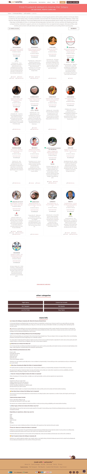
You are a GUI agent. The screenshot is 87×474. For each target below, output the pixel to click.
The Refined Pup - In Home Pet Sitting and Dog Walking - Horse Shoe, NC (70, 205)
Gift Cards (49, 464)
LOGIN (62, 2)
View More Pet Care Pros (43, 284)
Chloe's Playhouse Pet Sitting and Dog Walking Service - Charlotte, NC (34, 50)
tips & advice (42, 2)
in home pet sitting (17, 13)
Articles (43, 464)
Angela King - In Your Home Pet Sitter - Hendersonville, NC (70, 151)
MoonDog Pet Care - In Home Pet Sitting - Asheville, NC (52, 205)
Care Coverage (35, 464)
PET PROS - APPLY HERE (72, 2)
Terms (55, 464)
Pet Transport (25, 306)
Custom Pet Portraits (61, 302)
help (53, 2)
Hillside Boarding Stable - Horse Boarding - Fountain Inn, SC (34, 151)
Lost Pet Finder (25, 310)
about (48, 2)
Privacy (60, 464)
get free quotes (33, 2)
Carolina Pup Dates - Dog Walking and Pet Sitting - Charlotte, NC (16, 100)
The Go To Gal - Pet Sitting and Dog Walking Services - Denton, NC (16, 151)
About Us (27, 464)
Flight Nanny (25, 302)
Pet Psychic (61, 306)
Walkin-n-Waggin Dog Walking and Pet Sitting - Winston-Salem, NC (52, 153)
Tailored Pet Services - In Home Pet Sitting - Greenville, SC (34, 205)
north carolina (27, 13)
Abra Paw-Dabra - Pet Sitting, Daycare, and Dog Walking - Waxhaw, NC (52, 100)
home (9, 13)
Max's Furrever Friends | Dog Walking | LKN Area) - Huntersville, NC (70, 51)
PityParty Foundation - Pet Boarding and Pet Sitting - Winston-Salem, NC (16, 256)
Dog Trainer (61, 310)
